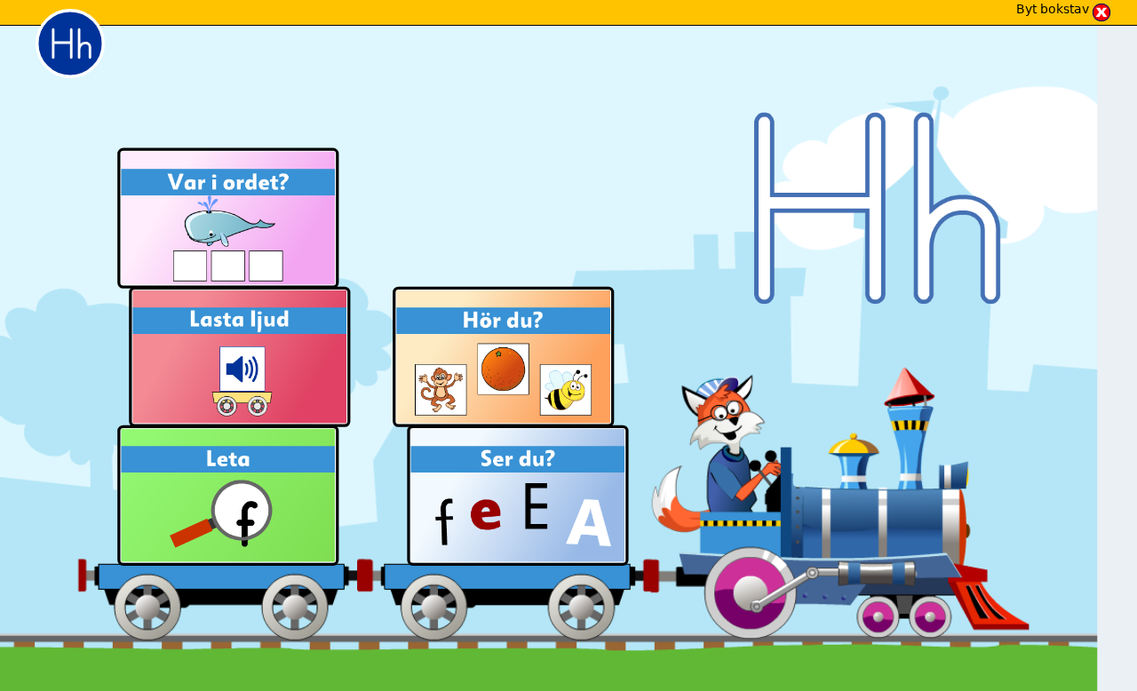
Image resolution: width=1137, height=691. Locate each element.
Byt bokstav (1052, 9)
